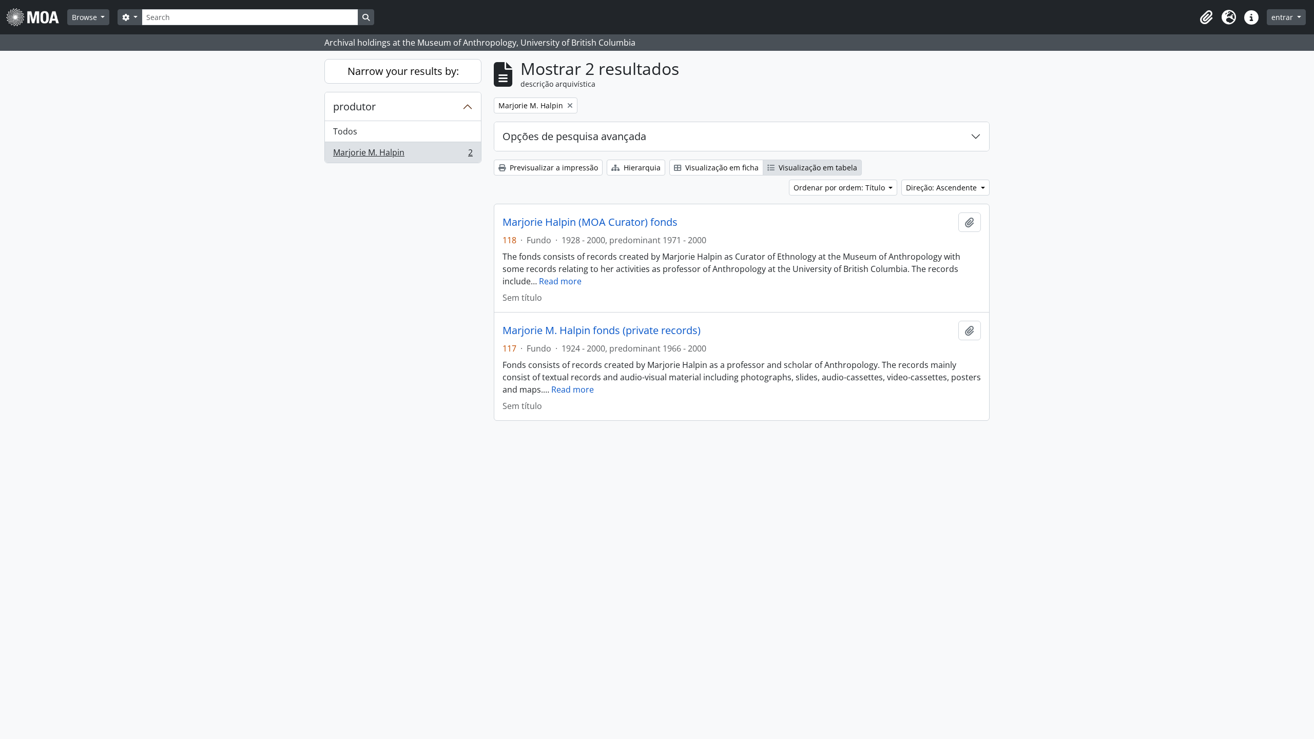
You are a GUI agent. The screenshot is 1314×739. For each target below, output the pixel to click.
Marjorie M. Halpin (403, 155)
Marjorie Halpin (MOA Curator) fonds (590, 222)
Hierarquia (641, 167)
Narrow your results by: (403, 71)
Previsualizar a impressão (553, 167)
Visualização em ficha (721, 167)
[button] (1206, 17)
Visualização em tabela (817, 167)
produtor (354, 106)
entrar (1283, 17)
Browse (85, 17)
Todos (345, 131)
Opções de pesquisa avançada (574, 136)
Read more (560, 281)
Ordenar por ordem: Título (840, 187)
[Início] (36, 17)
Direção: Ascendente (942, 187)
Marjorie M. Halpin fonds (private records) (602, 330)
